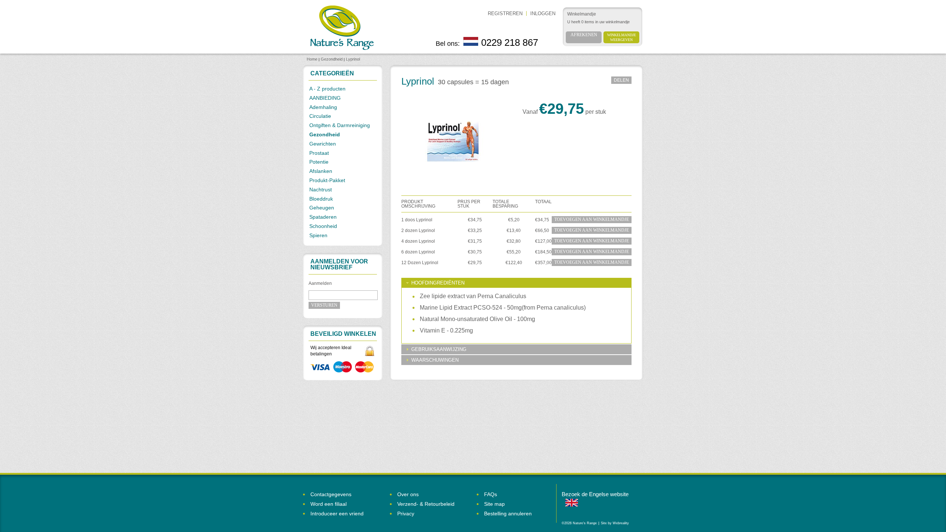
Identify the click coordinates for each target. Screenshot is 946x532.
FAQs (490, 494)
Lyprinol (353, 59)
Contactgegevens (330, 494)
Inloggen (542, 13)
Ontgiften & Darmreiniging (339, 125)
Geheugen (321, 208)
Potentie (319, 162)
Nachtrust (320, 189)
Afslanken (320, 171)
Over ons (408, 494)
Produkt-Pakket (327, 180)
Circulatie (320, 116)
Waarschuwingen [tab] (435, 360)
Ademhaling (323, 107)
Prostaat (319, 153)
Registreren (505, 13)
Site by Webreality (615, 523)
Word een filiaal (328, 504)
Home (312, 59)
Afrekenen (584, 34)
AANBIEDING (325, 98)
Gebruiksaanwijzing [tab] (438, 349)
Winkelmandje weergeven (621, 37)
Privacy (405, 513)
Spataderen (323, 217)
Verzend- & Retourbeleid (426, 504)
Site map (494, 504)
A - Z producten (327, 89)
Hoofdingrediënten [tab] (438, 283)
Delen (621, 80)
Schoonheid (323, 226)
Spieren (318, 235)
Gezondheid (332, 59)
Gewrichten (322, 144)
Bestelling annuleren (508, 513)
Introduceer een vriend (337, 513)
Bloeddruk (321, 199)
